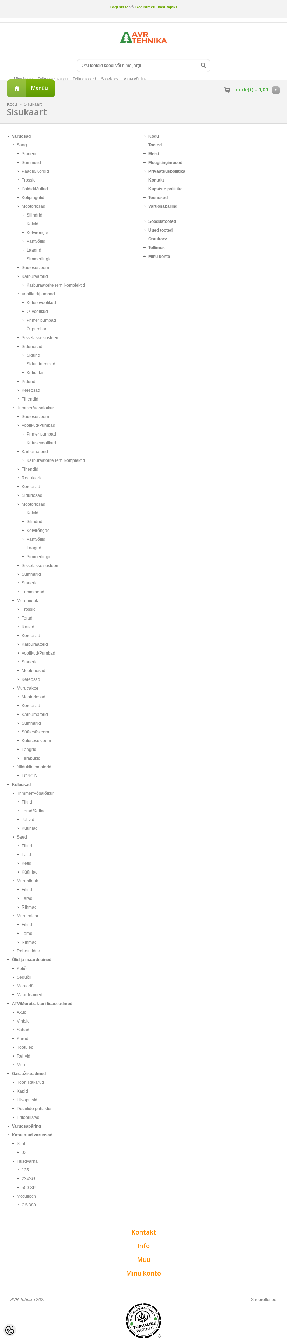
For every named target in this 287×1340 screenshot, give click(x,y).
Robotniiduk (28, 951)
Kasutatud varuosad (32, 1135)
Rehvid (23, 1056)
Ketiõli (23, 968)
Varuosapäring (26, 1126)
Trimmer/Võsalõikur (35, 407)
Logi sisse (119, 7)
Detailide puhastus (34, 1108)
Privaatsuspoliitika (167, 171)
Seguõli (24, 977)
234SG (28, 1178)
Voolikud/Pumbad (38, 425)
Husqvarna (27, 1161)
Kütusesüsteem (36, 740)
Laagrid (34, 250)
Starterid (30, 153)
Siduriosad (32, 346)
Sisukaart (33, 104)
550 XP (29, 1187)
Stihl (21, 1143)
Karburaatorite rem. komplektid (56, 285)
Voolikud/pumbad (38, 294)
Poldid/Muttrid (35, 188)
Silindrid (34, 215)
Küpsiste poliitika (165, 188)
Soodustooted (162, 221)
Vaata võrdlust (136, 79)
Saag (22, 145)
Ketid (26, 863)
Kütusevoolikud (41, 302)
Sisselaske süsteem (40, 337)
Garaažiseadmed (29, 1073)
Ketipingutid (33, 197)
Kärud (22, 1038)
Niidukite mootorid (34, 767)
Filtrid (27, 802)
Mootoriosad (34, 206)
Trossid (29, 180)
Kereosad (31, 390)
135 (25, 1170)
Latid (26, 854)
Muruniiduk (27, 600)
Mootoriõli (26, 986)
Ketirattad (36, 372)
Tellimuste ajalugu (53, 79)
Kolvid (32, 223)
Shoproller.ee (263, 1299)
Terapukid (31, 758)
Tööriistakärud (30, 1082)
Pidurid (28, 381)
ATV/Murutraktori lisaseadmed (42, 1003)
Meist (153, 153)
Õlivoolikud (37, 311)
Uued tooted (160, 230)
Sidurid (33, 355)
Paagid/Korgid (35, 171)
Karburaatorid (35, 276)
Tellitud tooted (84, 79)
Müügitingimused (165, 162)
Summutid (31, 162)
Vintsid (23, 1021)
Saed (22, 837)
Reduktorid (32, 478)
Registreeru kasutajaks (156, 7)
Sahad (23, 1029)
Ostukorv (157, 239)
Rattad (28, 626)
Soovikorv (109, 79)
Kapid (22, 1091)
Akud (22, 1012)
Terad (27, 618)
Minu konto (23, 79)
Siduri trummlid (41, 364)
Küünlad (30, 828)
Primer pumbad (41, 320)
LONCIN (30, 775)
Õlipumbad (37, 329)
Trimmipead (33, 591)
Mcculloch (26, 1196)
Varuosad (21, 136)
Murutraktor (27, 688)
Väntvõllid (36, 241)
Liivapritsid (27, 1100)
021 (25, 1152)
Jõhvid (28, 819)
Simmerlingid (39, 259)
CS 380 (29, 1205)
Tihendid (30, 399)
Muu (21, 1064)
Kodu (12, 104)
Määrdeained (29, 994)
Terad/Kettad (34, 810)
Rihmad (29, 907)
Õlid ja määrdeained (31, 959)
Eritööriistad (28, 1117)
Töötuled (25, 1047)
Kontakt (156, 180)
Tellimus (156, 247)
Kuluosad (21, 784)
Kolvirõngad (38, 232)
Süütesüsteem (35, 267)
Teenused (158, 197)
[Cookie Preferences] (10, 1330)
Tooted (155, 145)
